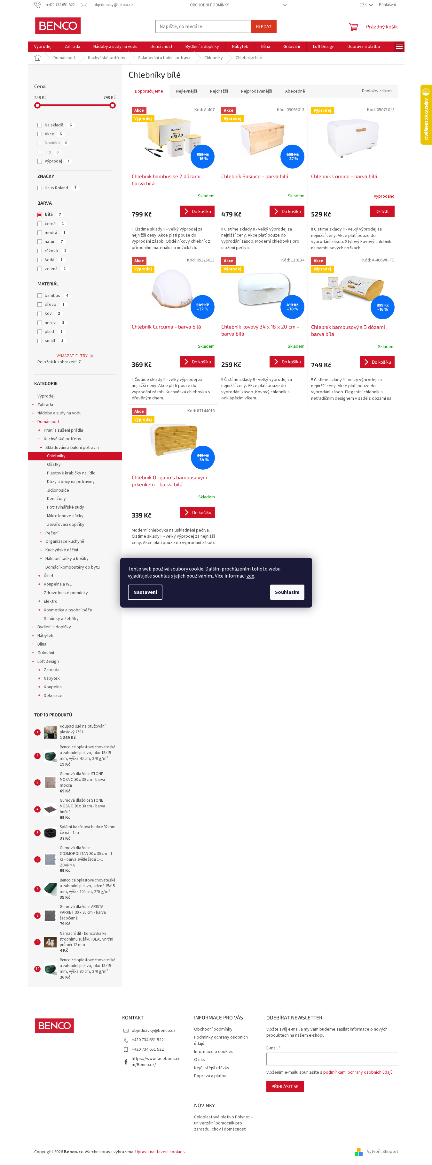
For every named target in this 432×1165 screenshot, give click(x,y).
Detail (382, 211)
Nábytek (45, 635)
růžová (55, 251)
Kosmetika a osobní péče (68, 610)
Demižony (56, 499)
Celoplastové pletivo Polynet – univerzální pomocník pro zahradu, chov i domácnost (223, 1123)
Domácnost (48, 422)
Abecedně (295, 91)
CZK (363, 5)
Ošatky (54, 464)
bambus (56, 295)
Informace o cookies (213, 1051)
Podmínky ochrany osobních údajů (221, 1040)
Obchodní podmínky (209, 5)
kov (52, 313)
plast (54, 332)
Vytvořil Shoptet (382, 1152)
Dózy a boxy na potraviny (71, 482)
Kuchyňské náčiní (61, 550)
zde (250, 575)
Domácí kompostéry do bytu (72, 567)
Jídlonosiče (58, 490)
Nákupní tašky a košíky (67, 559)
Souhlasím (287, 592)
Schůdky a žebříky (61, 619)
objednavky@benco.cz (154, 1030)
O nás (199, 1059)
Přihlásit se (285, 1086)
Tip (52, 152)
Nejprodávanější (256, 91)
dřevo (55, 304)
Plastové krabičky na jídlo (71, 473)
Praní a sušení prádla (63, 430)
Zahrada (45, 405)
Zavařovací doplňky (65, 524)
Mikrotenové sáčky (65, 516)
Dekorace (53, 695)
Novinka (56, 143)
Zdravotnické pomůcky (66, 593)
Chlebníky (56, 456)
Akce (53, 134)
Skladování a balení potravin (72, 447)
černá (54, 224)
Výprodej (57, 161)
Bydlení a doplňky (54, 627)
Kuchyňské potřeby (62, 439)
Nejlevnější (186, 91)
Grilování (45, 653)
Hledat (263, 26)
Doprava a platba (210, 1076)
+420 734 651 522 (148, 1040)
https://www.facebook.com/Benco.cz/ (156, 1061)
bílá (53, 214)
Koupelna (53, 687)
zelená (55, 269)
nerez (54, 323)
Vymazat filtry (72, 356)
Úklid (48, 576)
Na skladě (58, 125)
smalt (54, 340)
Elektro (51, 601)
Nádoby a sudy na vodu (59, 413)
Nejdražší (219, 91)
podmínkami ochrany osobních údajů (358, 1072)
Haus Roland (60, 188)
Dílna (41, 644)
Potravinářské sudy (65, 507)
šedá (54, 260)
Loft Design (48, 661)
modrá (55, 233)
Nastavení (145, 592)
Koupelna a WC (58, 584)
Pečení (52, 533)
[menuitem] (43, 47)
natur (54, 241)
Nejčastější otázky (211, 1068)
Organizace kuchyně (64, 541)
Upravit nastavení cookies (160, 1152)
